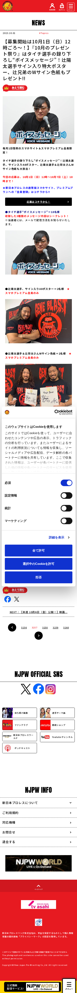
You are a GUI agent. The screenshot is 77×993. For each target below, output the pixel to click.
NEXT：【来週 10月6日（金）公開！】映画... (39, 612)
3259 (55, 627)
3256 (24, 627)
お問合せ (8, 832)
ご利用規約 (10, 813)
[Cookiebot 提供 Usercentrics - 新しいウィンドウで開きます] (54, 412)
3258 (45, 627)
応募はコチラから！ (38, 201)
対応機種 (8, 822)
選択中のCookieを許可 (38, 563)
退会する (8, 842)
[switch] (66, 495)
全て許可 (38, 550)
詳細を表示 (56, 537)
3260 (66, 627)
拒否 (39, 577)
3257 (34, 627)
